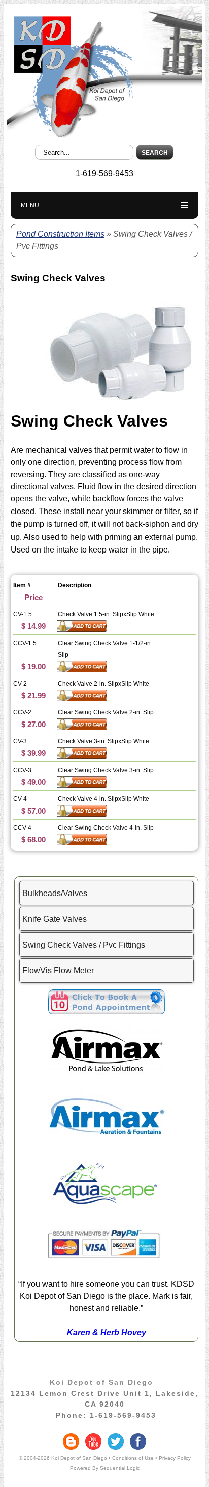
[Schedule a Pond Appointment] (106, 1011)
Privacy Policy (175, 1458)
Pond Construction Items (60, 234)
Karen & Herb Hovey (106, 1332)
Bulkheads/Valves (54, 893)
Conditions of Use (133, 1458)
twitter (116, 1441)
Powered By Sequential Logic (105, 1468)
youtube (93, 1441)
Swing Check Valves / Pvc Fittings (83, 945)
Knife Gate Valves (54, 919)
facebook (138, 1441)
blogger (71, 1441)
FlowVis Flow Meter (58, 970)
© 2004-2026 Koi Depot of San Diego (63, 1458)
